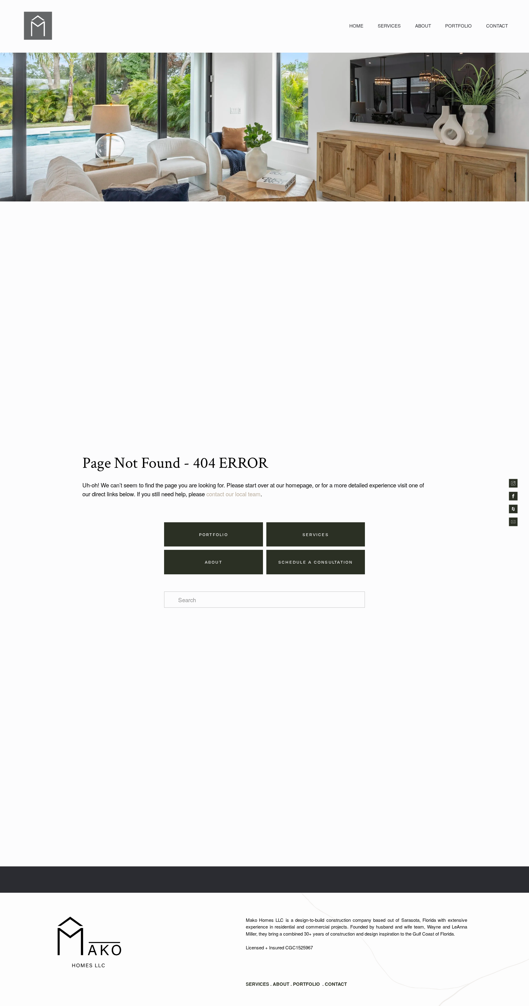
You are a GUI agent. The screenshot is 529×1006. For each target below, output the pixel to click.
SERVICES (389, 25)
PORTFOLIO (458, 25)
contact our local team (233, 494)
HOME (356, 25)
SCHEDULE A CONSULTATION (315, 562)
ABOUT (423, 25)
